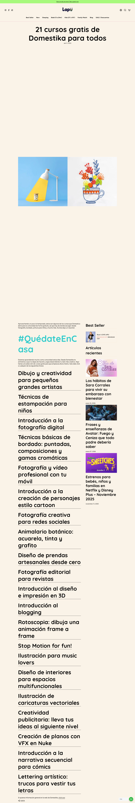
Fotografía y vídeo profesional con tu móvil (43, 474)
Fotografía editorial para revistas (44, 575)
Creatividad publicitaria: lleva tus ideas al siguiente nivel (48, 719)
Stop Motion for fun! (45, 645)
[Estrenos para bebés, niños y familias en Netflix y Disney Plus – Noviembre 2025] (101, 463)
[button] (30, 17)
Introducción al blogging (38, 609)
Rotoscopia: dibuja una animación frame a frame (48, 629)
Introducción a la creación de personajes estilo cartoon (49, 498)
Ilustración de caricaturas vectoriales (48, 699)
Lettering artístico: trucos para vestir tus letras (46, 783)
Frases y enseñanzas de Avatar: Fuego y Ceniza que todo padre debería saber (100, 435)
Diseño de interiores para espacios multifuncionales (44, 679)
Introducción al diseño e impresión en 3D (47, 592)
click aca (62, 798)
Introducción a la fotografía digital (41, 424)
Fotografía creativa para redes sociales (44, 518)
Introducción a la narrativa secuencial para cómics (45, 759)
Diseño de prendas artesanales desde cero (49, 558)
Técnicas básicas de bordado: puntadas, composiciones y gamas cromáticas (44, 447)
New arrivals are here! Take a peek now (67, 1)
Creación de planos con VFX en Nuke (49, 739)
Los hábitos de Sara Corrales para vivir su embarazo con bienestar (98, 389)
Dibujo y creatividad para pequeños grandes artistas (45, 380)
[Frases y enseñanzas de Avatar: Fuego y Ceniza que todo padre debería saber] (101, 412)
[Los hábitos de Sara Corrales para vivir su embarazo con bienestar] (101, 368)
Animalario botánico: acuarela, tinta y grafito (45, 538)
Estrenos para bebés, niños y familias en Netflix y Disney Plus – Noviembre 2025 (101, 488)
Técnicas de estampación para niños (42, 403)
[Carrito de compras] (129, 10)
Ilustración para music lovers (47, 659)
